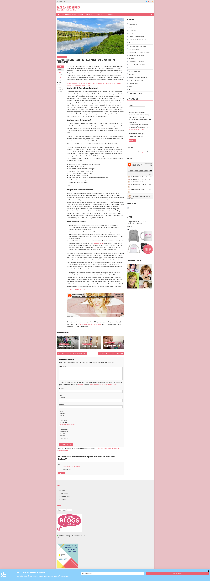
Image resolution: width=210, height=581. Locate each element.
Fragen (58, 87)
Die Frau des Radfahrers (137, 37)
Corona (131, 33)
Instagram (142, 152)
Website (61, 404)
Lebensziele (60, 89)
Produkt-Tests (99, 14)
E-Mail (131, 105)
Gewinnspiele (110, 14)
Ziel (64, 94)
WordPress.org (63, 499)
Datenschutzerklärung (117, 577)
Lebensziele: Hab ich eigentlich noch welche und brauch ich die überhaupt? (91, 320)
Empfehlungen (89, 14)
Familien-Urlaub (134, 43)
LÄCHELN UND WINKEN (68, 7)
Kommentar (63, 366)
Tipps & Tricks (133, 84)
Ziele (58, 96)
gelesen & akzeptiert (136, 136)
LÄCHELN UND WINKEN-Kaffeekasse (89, 324)
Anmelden (62, 490)
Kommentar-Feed (64, 496)
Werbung (132, 90)
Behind (80, 14)
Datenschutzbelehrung (67, 425)
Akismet (80, 385)
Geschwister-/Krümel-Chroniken (139, 52)
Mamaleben (60, 94)
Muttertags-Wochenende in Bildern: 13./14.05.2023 (72, 353)
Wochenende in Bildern (136, 93)
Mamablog (59, 91)
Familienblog (60, 85)
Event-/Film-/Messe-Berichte (138, 40)
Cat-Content (132, 30)
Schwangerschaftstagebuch (138, 77)
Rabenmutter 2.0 (62, 57)
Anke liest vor (133, 24)
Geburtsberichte (134, 49)
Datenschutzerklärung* (136, 129)
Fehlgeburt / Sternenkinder (137, 46)
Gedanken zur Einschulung (66, 347)
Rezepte (131, 74)
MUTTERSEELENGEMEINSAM (68, 14)
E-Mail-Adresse (62, 396)
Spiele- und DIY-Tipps (136, 80)
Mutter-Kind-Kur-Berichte (137, 65)
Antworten (61, 473)
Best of (131, 27)
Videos (131, 87)
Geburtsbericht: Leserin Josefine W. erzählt (111, 353)
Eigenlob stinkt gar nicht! (89, 347)
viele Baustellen (98, 243)
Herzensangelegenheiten (137, 55)
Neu (130, 68)
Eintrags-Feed (63, 493)
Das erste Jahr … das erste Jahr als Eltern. (112, 346)
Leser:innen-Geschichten (137, 62)
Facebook (133, 152)
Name (61, 388)
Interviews (132, 58)
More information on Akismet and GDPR (103, 385)
